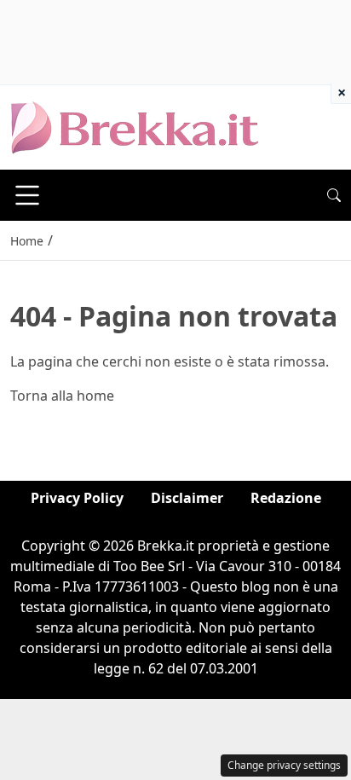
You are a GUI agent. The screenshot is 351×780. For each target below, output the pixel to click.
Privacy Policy (77, 497)
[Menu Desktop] (27, 195)
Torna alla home (62, 395)
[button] (334, 195)
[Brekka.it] (134, 126)
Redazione (285, 497)
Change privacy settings (284, 765)
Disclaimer (187, 497)
